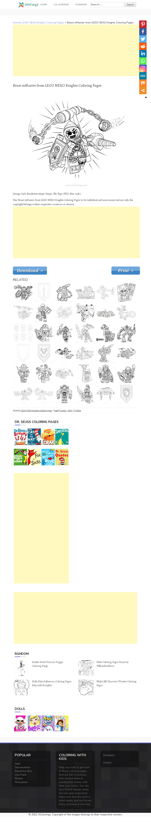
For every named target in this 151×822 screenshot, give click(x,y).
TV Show (77, 410)
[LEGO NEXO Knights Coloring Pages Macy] (106, 333)
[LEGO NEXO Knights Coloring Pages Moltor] (44, 313)
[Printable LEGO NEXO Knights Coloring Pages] (85, 353)
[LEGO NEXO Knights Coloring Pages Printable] (85, 292)
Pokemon (81, 4)
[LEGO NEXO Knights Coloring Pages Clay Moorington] (85, 333)
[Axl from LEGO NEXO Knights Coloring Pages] (106, 353)
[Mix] (143, 83)
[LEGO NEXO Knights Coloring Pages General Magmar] (85, 394)
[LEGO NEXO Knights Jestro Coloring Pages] (44, 373)
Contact (107, 762)
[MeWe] (143, 75)
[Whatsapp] (143, 61)
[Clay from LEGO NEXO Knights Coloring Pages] (126, 373)
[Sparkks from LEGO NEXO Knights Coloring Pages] (126, 333)
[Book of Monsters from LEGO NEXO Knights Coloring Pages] (126, 292)
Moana (19, 778)
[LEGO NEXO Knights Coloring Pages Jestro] (85, 373)
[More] (143, 90)
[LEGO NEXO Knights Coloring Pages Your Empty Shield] (23, 353)
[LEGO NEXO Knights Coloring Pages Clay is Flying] (23, 313)
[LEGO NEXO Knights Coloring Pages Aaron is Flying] (64, 353)
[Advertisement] (76, 50)
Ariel (17, 763)
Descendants (22, 767)
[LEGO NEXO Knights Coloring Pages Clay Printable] (64, 292)
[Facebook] (143, 31)
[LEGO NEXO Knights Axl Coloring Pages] (64, 394)
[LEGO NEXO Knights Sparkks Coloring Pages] (44, 394)
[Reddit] (143, 46)
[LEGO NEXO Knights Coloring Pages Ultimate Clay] (126, 353)
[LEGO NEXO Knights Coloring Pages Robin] (44, 333)
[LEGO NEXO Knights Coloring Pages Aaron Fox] (23, 292)
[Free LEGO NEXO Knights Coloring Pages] (64, 373)
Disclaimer (109, 755)
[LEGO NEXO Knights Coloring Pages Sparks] (23, 394)
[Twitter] (143, 39)
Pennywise (21, 782)
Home (16, 22)
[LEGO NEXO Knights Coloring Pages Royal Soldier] (23, 373)
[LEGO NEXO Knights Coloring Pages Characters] (106, 313)
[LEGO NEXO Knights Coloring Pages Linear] (64, 313)
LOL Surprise (61, 4)
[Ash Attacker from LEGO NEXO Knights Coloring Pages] (64, 333)
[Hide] (145, 97)
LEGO (69, 410)
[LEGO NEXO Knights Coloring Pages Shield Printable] (44, 353)
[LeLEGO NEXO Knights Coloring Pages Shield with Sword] (44, 292)
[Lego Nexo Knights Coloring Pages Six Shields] (23, 333)
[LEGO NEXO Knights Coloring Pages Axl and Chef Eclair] (106, 292)
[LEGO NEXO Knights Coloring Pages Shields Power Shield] (126, 394)
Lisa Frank (21, 774)
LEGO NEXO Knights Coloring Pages (43, 22)
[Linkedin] (143, 53)
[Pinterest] (143, 24)
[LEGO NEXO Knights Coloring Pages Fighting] (126, 313)
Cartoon (63, 410)
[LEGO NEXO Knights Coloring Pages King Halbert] (106, 373)
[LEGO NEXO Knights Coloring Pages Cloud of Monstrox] (106, 394)
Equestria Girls (23, 771)
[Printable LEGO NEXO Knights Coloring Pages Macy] (85, 313)
